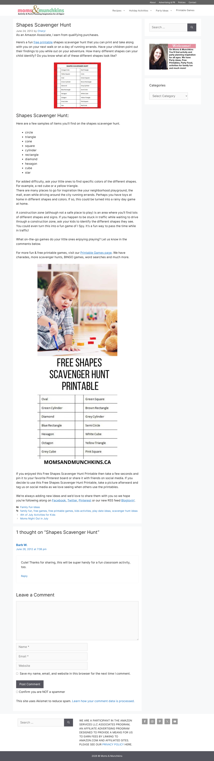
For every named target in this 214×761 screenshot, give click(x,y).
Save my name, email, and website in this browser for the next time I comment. (75, 673)
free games (40, 510)
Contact (192, 2)
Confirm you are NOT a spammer (41, 692)
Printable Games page (96, 253)
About (153, 2)
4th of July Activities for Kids (37, 514)
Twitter (72, 500)
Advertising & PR (167, 2)
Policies (181, 2)
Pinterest (85, 500)
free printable (43, 42)
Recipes (116, 10)
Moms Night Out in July (34, 518)
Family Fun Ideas (30, 507)
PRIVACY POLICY (113, 744)
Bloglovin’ (128, 500)
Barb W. (21, 545)
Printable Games (185, 10)
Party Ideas (162, 10)
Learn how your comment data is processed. (103, 701)
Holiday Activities (138, 10)
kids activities (83, 510)
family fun (26, 510)
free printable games (60, 510)
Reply (24, 576)
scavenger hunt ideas (125, 510)
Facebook (59, 500)
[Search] (191, 27)
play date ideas (101, 510)
